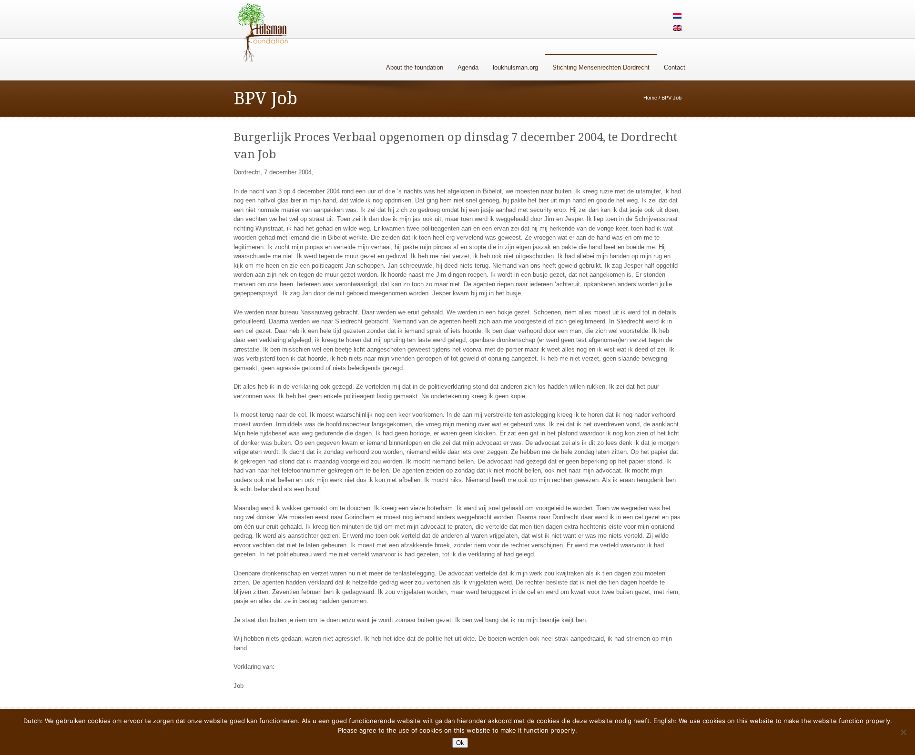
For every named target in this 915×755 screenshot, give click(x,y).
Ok (460, 742)
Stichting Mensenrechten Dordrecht (601, 67)
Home (650, 98)
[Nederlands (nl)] (677, 16)
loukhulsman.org (515, 67)
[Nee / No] (903, 732)
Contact (674, 67)
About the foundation (414, 67)
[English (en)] (677, 28)
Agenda (468, 67)
